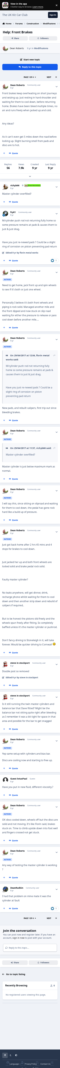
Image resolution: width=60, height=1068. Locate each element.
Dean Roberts (17, 48)
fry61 (13, 212)
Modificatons (41, 48)
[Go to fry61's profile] (5, 213)
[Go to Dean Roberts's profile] (5, 48)
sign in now (18, 937)
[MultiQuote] (4, 153)
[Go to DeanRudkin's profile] (5, 889)
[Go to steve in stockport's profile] (5, 664)
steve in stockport (20, 663)
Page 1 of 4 (29, 77)
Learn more (6, 5)
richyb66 (14, 185)
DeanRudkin (16, 888)
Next (49, 77)
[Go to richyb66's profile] (5, 186)
